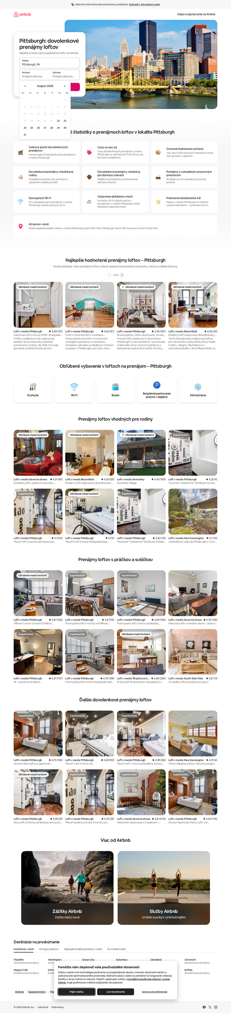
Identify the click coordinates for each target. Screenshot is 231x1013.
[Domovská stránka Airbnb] (22, 14)
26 (38, 127)
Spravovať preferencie (154, 991)
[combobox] (49, 64)
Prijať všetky (76, 991)
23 (65, 120)
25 (31, 127)
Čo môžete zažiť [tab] (116, 949)
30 (65, 127)
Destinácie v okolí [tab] (24, 949)
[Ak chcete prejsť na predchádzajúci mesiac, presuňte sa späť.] (25, 86)
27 (45, 127)
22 (58, 120)
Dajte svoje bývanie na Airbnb (196, 14)
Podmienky (57, 1007)
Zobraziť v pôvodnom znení (144, 4)
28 (51, 127)
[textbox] (34, 76)
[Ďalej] (122, 275)
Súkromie (43, 1007)
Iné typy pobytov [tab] (49, 949)
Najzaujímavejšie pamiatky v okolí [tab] (83, 949)
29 (58, 127)
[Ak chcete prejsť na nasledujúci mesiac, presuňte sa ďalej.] (65, 86)
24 (25, 127)
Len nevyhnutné (115, 991)
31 (25, 134)
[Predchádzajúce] (109, 275)
